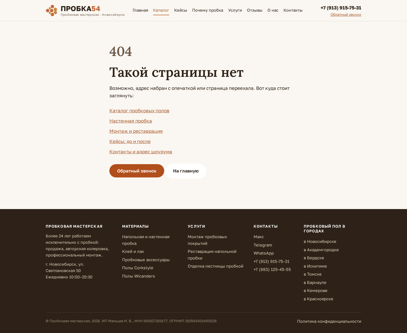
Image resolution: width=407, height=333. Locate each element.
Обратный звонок (136, 171)
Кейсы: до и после (130, 141)
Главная (140, 10)
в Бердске (314, 257)
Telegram (263, 245)
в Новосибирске (320, 241)
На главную (186, 171)
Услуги (235, 10)
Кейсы (180, 10)
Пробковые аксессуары (146, 259)
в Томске (313, 274)
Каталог (161, 10)
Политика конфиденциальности (329, 321)
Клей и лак (133, 251)
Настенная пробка (130, 121)
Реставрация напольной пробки (212, 254)
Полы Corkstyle (137, 267)
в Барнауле (315, 282)
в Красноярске (318, 298)
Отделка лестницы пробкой (215, 266)
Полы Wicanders (138, 276)
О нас (273, 10)
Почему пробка (207, 10)
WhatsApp (264, 253)
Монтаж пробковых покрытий (207, 240)
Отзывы (254, 10)
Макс (259, 236)
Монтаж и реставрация (136, 131)
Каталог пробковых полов (139, 110)
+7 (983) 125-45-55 (272, 269)
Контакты (293, 10)
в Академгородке (321, 249)
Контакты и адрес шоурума (140, 151)
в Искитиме (315, 266)
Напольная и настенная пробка (145, 240)
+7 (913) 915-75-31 (271, 261)
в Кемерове (316, 290)
